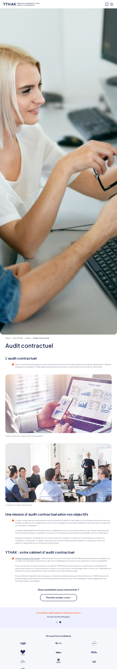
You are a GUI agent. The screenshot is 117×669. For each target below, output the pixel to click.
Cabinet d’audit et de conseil (27, 558)
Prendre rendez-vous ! (58, 597)
